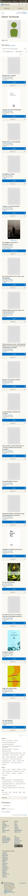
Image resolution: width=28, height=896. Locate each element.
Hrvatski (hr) (5, 863)
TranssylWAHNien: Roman (10, 481)
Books (15, 824)
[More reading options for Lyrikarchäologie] (25, 423)
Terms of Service (6, 830)
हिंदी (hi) (3, 861)
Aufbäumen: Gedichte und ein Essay (12, 549)
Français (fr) (5, 860)
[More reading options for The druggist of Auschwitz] (25, 253)
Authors (16, 825)
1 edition (4, 146)
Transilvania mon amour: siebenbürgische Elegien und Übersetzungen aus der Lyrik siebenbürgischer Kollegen (14, 345)
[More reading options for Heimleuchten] (25, 85)
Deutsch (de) (5, 855)
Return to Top (17, 831)
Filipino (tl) (4, 876)
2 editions (4, 80)
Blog (3, 828)
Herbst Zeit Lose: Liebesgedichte (11, 142)
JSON (25, 814)
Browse (20, 8)
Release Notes (17, 843)
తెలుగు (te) (4, 872)
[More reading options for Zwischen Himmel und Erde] (25, 321)
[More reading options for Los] (25, 730)
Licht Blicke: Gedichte (8, 174)
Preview (15, 240)
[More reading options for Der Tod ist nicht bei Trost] (25, 287)
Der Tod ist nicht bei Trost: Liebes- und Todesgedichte (13, 277)
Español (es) (5, 858)
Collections (16, 828)
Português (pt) (5, 867)
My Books (7, 8)
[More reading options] (25, 798)
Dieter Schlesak (8, 77)
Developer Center (6, 837)
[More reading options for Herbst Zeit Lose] (25, 151)
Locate (14, 82)
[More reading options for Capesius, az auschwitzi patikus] (25, 216)
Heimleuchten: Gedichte (9, 75)
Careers (4, 827)
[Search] (19, 4)
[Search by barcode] (22, 4)
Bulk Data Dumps (6, 840)
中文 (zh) (4, 875)
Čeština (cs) (5, 854)
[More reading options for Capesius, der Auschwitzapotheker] (25, 119)
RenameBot (24, 12)
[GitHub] (21, 846)
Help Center (17, 837)
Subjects (16, 827)
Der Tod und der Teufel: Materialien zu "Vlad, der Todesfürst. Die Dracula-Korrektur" (13, 447)
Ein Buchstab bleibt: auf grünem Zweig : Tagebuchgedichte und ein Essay (13, 514)
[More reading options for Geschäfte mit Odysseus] (25, 626)
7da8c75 (24, 883)
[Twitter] (18, 846)
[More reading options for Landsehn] (25, 661)
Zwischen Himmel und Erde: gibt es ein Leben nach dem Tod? (13, 311)
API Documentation (6, 839)
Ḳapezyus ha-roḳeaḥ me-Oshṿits (11, 380)
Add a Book (17, 842)
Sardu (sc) (4, 870)
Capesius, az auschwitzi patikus (11, 206)
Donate (15, 1)
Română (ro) (5, 869)
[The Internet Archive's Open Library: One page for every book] (6, 4)
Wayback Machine (8, 891)
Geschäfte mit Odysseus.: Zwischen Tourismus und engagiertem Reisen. (12, 615)
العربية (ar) (4, 852)
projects (6, 890)
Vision (3, 822)
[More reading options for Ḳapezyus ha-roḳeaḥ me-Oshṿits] (25, 389)
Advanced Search (18, 830)
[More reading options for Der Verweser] (25, 592)
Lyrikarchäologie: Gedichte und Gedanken (11, 412)
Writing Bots (5, 842)
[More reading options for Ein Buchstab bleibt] (25, 525)
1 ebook (9, 248)
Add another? (12, 45)
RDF (23, 814)
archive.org (6, 892)
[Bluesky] (15, 846)
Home (15, 822)
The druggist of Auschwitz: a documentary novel (10, 243)
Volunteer (4, 824)
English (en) (4, 857)
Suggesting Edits (18, 840)
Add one (8, 811)
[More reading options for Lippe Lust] (25, 698)
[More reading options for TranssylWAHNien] (25, 491)
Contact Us (16, 839)
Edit (3, 13)
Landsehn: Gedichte (7, 652)
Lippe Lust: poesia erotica (9, 688)
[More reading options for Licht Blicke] (25, 183)
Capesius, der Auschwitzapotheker (11, 110)
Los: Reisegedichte (7, 720)
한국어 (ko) (4, 866)
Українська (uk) (5, 873)
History (25, 13)
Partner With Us (5, 825)
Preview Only (14, 250)
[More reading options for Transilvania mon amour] (25, 357)
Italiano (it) (4, 864)
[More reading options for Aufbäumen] (25, 559)
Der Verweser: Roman (8, 582)
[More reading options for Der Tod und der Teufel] (25, 459)
